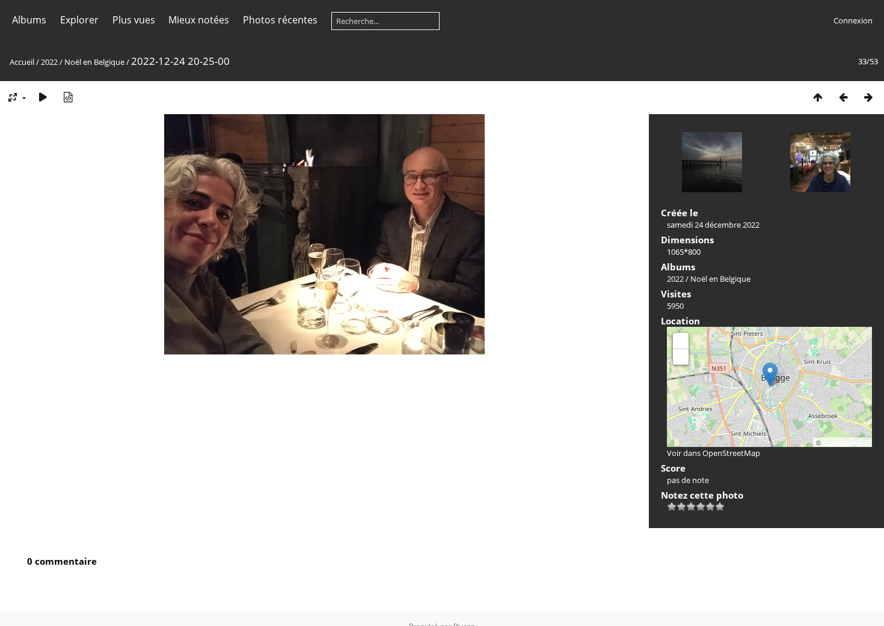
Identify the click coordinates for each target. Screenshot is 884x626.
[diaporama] (42, 97)
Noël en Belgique (94, 61)
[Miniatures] (817, 97)
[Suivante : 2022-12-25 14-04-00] (868, 97)
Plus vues (133, 19)
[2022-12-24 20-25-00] (770, 374)
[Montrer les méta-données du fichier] (68, 97)
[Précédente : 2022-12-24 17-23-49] (843, 97)
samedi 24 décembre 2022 (713, 224)
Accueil (22, 61)
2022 (49, 61)
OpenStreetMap (846, 442)
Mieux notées (198, 19)
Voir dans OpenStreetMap (713, 453)
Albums (29, 19)
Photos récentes (280, 19)
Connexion (853, 20)
